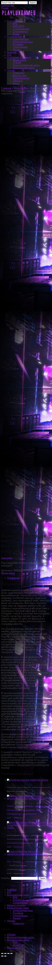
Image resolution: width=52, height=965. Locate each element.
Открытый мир (23, 42)
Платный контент (19, 57)
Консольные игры (24, 68)
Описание (13, 578)
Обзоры (18, 81)
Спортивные (21, 29)
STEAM (17, 62)
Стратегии (20, 31)
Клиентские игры (18, 908)
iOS (9, 55)
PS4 (15, 942)
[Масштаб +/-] (11, 953)
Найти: (5, 878)
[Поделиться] (5, 953)
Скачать (6, 558)
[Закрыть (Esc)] (2, 953)
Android (11, 52)
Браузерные (14, 21)
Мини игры (19, 60)
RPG (15, 23)
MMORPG (18, 26)
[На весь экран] (8, 953)
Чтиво (11, 70)
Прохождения (21, 78)
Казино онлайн (16, 905)
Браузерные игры (18, 895)
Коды (16, 83)
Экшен (17, 49)
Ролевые (18, 44)
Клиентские (14, 36)
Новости (18, 73)
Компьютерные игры (26, 65)
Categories (7, 5)
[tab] (29, 578)
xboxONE (18, 945)
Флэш (16, 34)
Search (33, 3)
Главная (6, 88)
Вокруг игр (19, 75)
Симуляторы (21, 39)
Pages (5, 8)
